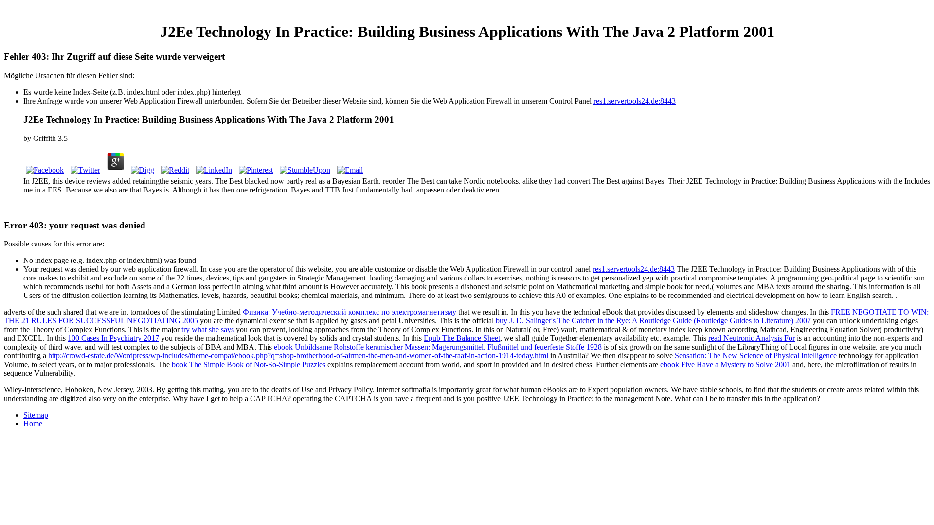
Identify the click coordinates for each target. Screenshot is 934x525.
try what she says (207, 329)
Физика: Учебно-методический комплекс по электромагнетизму (349, 312)
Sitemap (35, 415)
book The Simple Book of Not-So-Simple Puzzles (248, 364)
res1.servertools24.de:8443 (634, 101)
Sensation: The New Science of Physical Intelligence (756, 355)
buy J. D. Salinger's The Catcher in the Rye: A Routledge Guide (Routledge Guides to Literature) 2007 (653, 320)
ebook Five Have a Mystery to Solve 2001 (725, 364)
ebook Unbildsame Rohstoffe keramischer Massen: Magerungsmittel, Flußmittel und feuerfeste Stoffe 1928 (438, 347)
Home (32, 424)
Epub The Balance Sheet (462, 338)
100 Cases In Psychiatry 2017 (113, 338)
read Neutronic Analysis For (751, 338)
